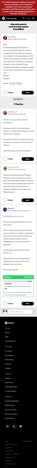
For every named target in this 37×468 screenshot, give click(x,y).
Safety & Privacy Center (11, 444)
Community (11, 18)
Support (8, 378)
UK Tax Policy (8, 460)
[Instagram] (7, 426)
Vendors (8, 368)
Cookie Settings (9, 451)
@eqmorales (11, 120)
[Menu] (33, 18)
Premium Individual (11, 401)
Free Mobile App (11, 387)
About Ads (8, 454)
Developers (9, 355)
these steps (23, 11)
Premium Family (10, 410)
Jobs (6, 337)
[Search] (23, 18)
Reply (28, 93)
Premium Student (11, 414)
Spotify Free (9, 418)
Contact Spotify (10, 391)
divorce (12, 83)
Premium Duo (10, 405)
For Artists (8, 351)
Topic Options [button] (17, 99)
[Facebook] (20, 426)
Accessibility (15, 454)
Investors (8, 364)
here (9, 253)
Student (19, 83)
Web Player (9, 382)
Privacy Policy (8, 448)
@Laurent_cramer (17, 216)
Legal (6, 441)
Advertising (9, 359)
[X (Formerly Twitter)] (14, 426)
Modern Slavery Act (10, 457)
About (7, 332)
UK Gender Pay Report (11, 464)
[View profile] (5, 38)
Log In (28, 18)
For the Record (10, 341)
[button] (33, 37)
